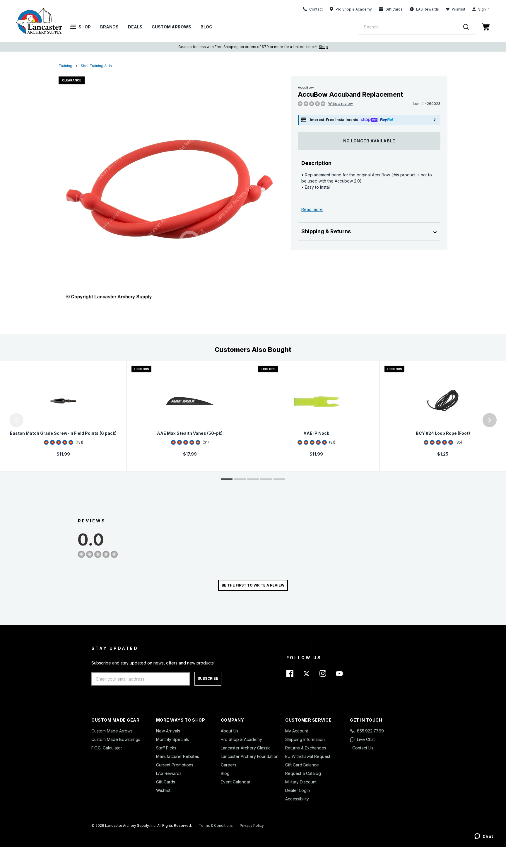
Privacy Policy (252, 825)
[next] (490, 420)
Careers (228, 764)
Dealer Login (297, 790)
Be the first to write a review (253, 585)
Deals (135, 26)
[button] (1, 420)
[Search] (469, 27)
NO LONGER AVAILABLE (369, 140)
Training (65, 66)
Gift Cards (165, 781)
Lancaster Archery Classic (246, 747)
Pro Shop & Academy (241, 739)
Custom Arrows (171, 26)
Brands (109, 26)
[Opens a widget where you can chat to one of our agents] (484, 836)
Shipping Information (305, 739)
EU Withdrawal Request (307, 756)
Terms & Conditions (216, 825)
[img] (300, 104)
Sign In (484, 9)
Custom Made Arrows (112, 730)
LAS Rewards (169, 773)
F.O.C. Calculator (106, 747)
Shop (84, 26)
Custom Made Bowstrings (115, 739)
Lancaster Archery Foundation (249, 756)
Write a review (340, 103)
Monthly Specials (172, 739)
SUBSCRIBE (208, 678)
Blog (206, 26)
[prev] (16, 420)
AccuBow (306, 87)
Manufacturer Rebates (177, 756)
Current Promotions (174, 764)
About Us (229, 730)
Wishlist (458, 9)
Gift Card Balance (302, 764)
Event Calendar (235, 781)
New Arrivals (168, 730)
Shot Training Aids (96, 66)
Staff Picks (166, 747)
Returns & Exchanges (305, 747)
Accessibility (297, 798)
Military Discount (301, 781)
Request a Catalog (303, 773)
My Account (296, 730)
